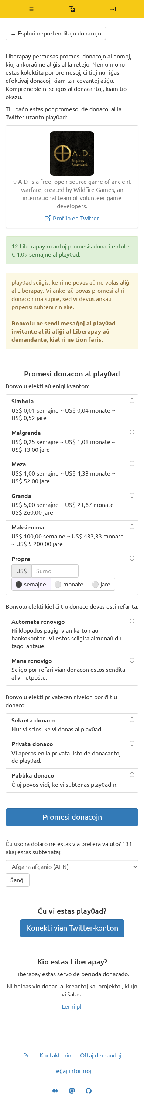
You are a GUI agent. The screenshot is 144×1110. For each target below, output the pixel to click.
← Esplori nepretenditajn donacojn (55, 33)
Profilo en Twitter (75, 218)
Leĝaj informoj (72, 1070)
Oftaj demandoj (100, 1055)
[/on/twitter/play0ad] (112, 9)
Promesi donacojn (72, 817)
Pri (27, 1055)
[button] (31, 9)
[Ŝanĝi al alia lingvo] (72, 9)
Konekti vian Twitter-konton (72, 928)
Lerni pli (72, 1006)
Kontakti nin (55, 1055)
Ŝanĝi (17, 880)
